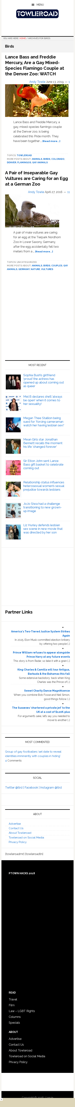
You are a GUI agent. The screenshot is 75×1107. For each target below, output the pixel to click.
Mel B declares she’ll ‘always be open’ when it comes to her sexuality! (42, 400)
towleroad (24, 155)
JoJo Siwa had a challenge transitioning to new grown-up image (42, 507)
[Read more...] (51, 141)
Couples (56, 265)
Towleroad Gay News (37, 13)
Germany (24, 269)
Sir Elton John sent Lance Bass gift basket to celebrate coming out (43, 464)
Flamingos (24, 162)
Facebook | (32, 787)
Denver (11, 162)
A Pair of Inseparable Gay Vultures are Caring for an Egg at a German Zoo (36, 178)
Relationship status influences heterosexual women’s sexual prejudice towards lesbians (43, 485)
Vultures (47, 269)
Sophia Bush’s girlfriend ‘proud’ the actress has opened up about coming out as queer (43, 380)
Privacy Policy (18, 842)
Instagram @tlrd (51, 787)
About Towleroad (20, 832)
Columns (15, 1017)
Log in (49, 1097)
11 (68, 192)
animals (37, 159)
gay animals (40, 162)
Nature (35, 269)
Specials (14, 1022)
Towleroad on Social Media (26, 837)
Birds (46, 159)
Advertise (15, 823)
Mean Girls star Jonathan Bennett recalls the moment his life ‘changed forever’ (42, 443)
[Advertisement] (37, 317)
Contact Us (16, 828)
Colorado (57, 159)
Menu (40, 4)
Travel (13, 999)
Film (12, 1005)
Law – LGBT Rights (22, 1011)
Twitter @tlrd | (15, 787)
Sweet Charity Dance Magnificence (47, 690)
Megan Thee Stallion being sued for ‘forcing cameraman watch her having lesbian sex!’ (43, 421)
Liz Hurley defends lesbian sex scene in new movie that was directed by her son (43, 528)
